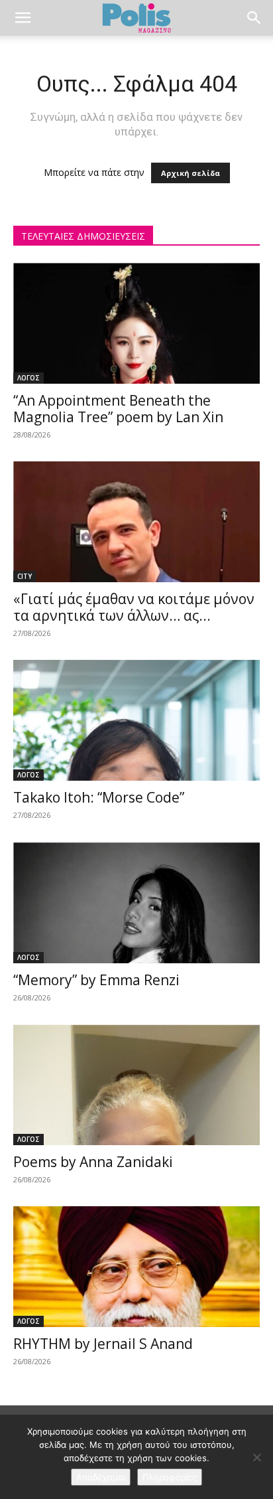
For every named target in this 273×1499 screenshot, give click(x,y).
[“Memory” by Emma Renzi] (136, 902)
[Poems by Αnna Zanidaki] (136, 1084)
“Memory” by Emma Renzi (96, 980)
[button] (22, 18)
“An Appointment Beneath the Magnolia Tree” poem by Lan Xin (118, 408)
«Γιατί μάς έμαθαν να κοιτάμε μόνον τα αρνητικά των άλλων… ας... (133, 607)
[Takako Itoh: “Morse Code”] (136, 720)
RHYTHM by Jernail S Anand (103, 1343)
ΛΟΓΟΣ (28, 377)
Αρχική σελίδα (190, 173)
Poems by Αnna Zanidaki (93, 1161)
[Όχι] (256, 1457)
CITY (24, 576)
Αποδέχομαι (100, 1477)
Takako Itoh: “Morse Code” (98, 797)
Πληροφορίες (169, 1477)
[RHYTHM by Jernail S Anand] (136, 1266)
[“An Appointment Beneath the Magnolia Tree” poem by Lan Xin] (136, 323)
